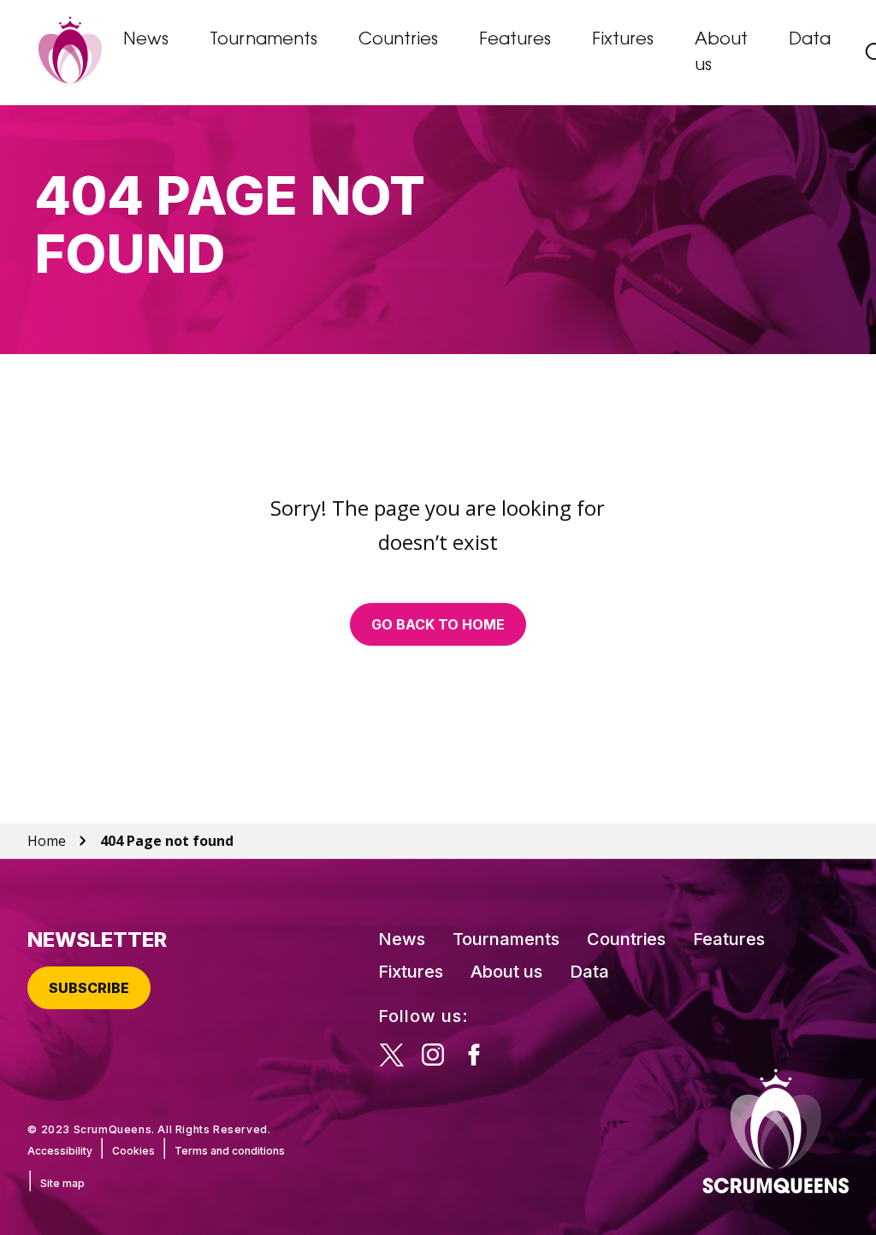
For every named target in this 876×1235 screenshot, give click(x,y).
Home (46, 840)
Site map (62, 1183)
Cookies (133, 1150)
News (146, 40)
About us (721, 53)
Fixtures (623, 40)
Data (810, 40)
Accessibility (59, 1150)
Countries (398, 40)
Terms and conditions (230, 1150)
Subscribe (89, 987)
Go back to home (438, 624)
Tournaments (263, 40)
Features (515, 40)
